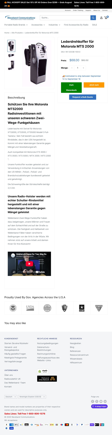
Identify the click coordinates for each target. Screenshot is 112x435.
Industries (53, 25)
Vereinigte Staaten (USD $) (30, 397)
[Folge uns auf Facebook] (92, 401)
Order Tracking (78, 10)
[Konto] (101, 18)
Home (6, 33)
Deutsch (9, 397)
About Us (96, 10)
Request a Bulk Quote (82, 97)
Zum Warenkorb (71, 87)
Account (68, 10)
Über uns (8, 375)
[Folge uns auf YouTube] (100, 401)
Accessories (36, 25)
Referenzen (75, 351)
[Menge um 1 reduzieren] (72, 68)
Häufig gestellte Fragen (15, 354)
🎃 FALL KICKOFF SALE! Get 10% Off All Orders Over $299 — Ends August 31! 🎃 (38, 4)
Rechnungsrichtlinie (46, 354)
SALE (94, 25)
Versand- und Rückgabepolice (11, 348)
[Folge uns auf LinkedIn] (105, 401)
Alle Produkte (17, 33)
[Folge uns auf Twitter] (96, 401)
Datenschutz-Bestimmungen (44, 348)
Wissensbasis (76, 359)
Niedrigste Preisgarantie (15, 358)
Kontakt (8, 386)
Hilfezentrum (76, 362)
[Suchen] (93, 17)
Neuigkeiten (75, 343)
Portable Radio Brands (14, 25)
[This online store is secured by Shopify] (42, 371)
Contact (105, 10)
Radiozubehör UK (12, 379)
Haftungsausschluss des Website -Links (48, 359)
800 (31, 413)
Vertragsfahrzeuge (13, 361)
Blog (72, 347)
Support (88, 10)
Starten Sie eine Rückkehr (16, 343)
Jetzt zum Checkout (94, 86)
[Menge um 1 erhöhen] (83, 68)
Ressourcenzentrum (79, 355)
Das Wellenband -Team (15, 383)
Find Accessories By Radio (76, 25)
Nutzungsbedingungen (47, 343)
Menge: (64, 68)
